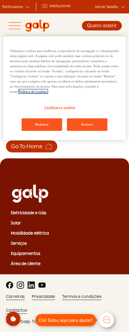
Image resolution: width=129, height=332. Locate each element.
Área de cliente (25, 263)
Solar (16, 223)
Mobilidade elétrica (30, 233)
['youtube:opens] (42, 285)
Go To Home (27, 146)
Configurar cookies (59, 107)
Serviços (19, 243)
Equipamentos (25, 253)
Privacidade (43, 296)
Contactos (16, 310)
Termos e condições (81, 296)
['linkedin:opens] (31, 285)
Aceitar (87, 124)
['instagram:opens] (20, 285)
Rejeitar (42, 124)
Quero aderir (102, 25)
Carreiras (15, 296)
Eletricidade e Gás (28, 212)
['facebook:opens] (9, 285)
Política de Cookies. (33, 91)
